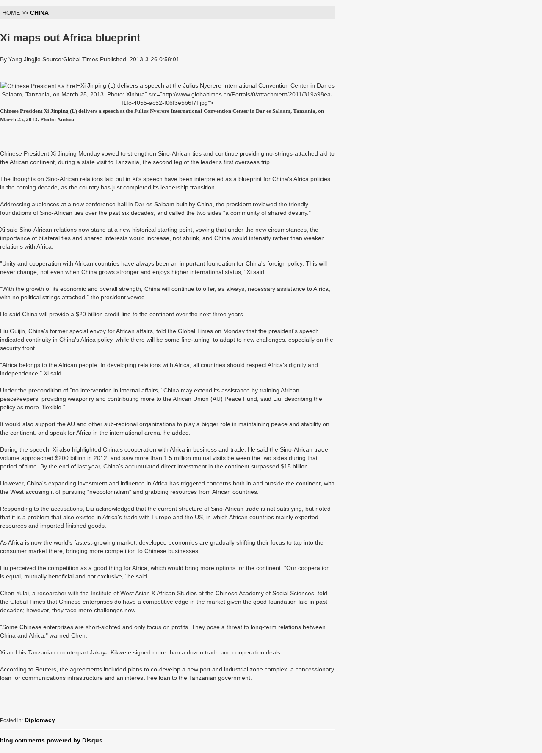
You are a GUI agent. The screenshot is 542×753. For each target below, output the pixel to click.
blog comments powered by (51, 740)
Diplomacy (40, 720)
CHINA (39, 12)
